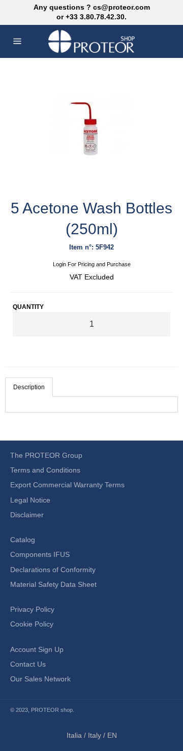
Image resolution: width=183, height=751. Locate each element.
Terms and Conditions (45, 470)
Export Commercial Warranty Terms (67, 485)
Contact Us (28, 664)
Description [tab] (29, 387)
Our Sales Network (40, 679)
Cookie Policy (31, 624)
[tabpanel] (91, 404)
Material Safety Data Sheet (53, 584)
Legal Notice (30, 500)
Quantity (28, 306)
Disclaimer (27, 515)
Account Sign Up (37, 649)
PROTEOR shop (52, 710)
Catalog (22, 540)
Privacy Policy (32, 609)
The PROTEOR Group (46, 455)
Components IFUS (40, 554)
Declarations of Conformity (53, 570)
